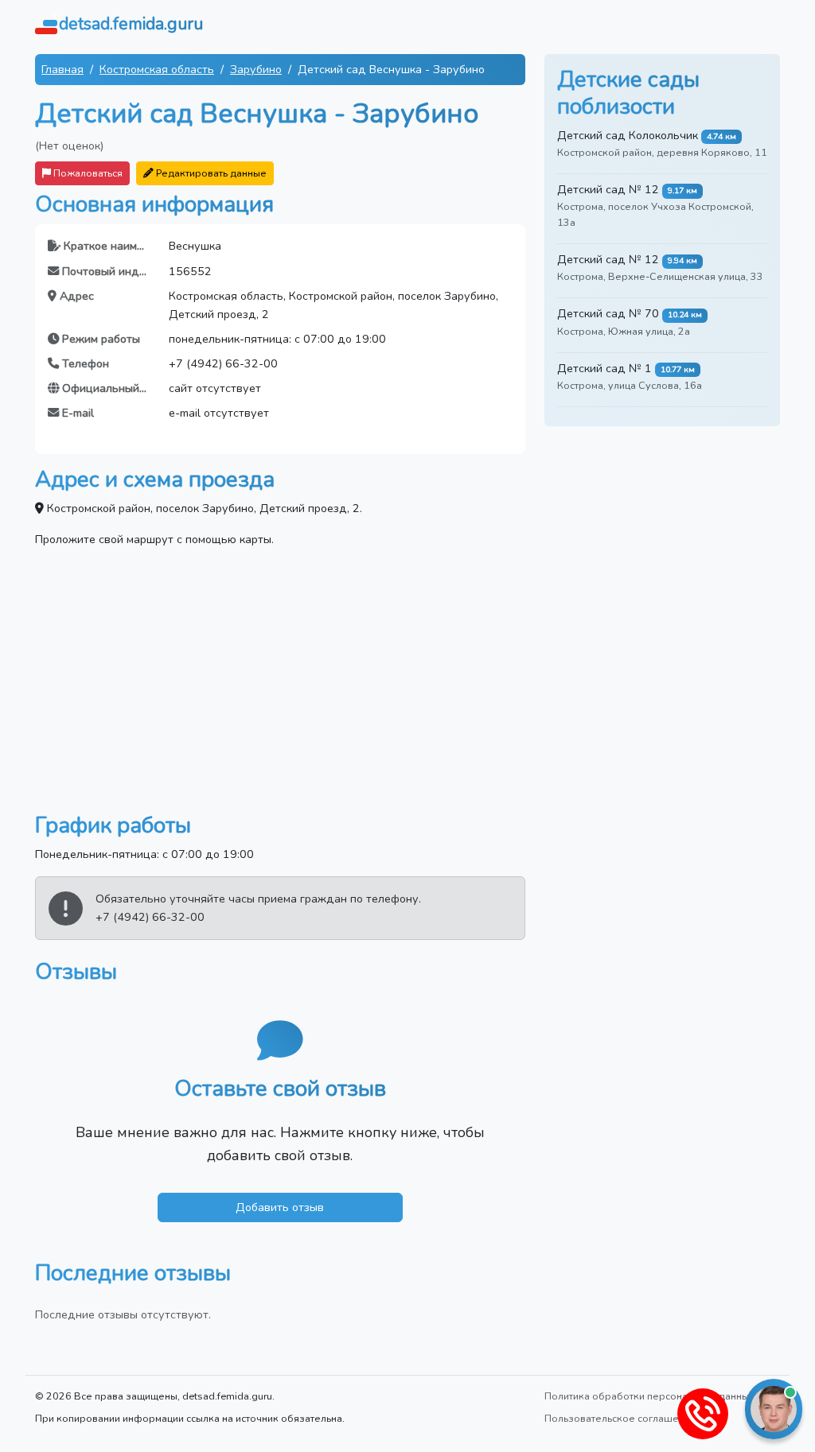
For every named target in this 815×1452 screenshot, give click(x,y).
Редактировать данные (210, 173)
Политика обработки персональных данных (649, 1396)
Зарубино (256, 69)
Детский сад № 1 (604, 368)
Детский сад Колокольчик (627, 135)
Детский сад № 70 (608, 313)
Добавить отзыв (280, 1207)
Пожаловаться (87, 173)
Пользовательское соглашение (620, 1418)
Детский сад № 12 (608, 189)
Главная (62, 69)
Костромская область (156, 69)
